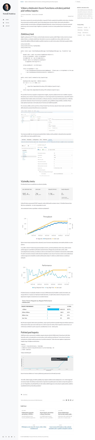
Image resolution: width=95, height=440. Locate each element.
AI (89, 27)
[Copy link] (72, 400)
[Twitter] (66, 400)
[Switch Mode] (3, 437)
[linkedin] (9, 437)
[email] (12, 437)
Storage (79, 32)
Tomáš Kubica (9, 14)
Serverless (25, 394)
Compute (80, 35)
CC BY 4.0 (37, 400)
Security (85, 27)
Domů (22, 1)
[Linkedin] (70, 400)
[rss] (15, 437)
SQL (84, 35)
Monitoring (86, 30)
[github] (6, 437)
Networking (80, 30)
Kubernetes (80, 27)
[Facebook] (68, 400)
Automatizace (85, 32)
